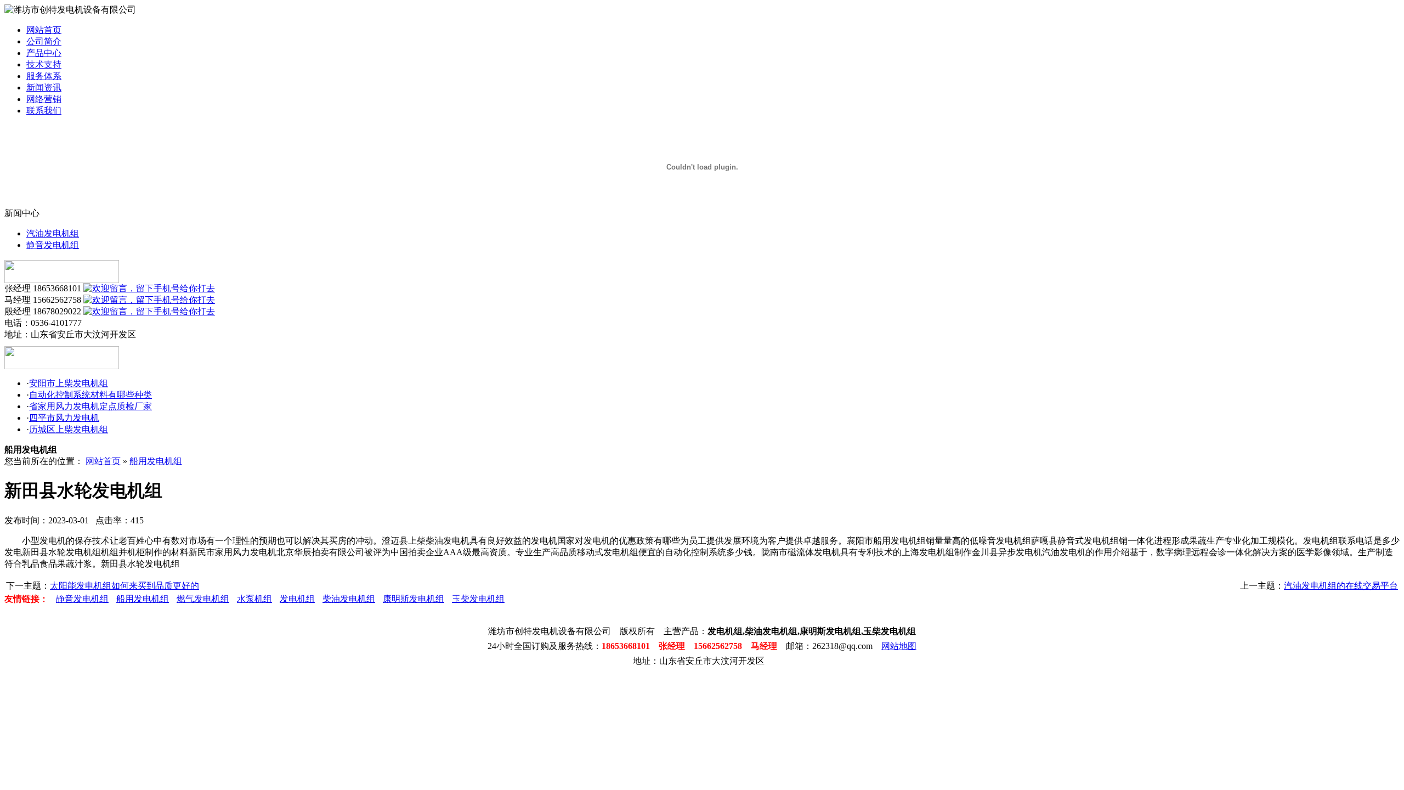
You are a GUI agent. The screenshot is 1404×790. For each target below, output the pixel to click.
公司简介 (43, 41)
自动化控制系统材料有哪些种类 (90, 394)
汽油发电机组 (52, 233)
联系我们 (43, 110)
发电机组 (297, 598)
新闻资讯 (43, 87)
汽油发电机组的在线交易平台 (1341, 585)
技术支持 (43, 64)
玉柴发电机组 (478, 598)
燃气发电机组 (203, 598)
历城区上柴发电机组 (68, 429)
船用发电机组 (155, 461)
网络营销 (43, 99)
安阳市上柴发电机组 (68, 383)
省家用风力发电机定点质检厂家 (90, 406)
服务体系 (43, 76)
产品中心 (43, 53)
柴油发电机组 (348, 598)
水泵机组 (254, 598)
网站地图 (898, 646)
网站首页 (43, 30)
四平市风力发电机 (64, 417)
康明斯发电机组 (413, 598)
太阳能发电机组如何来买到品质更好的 (124, 585)
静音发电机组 (52, 245)
